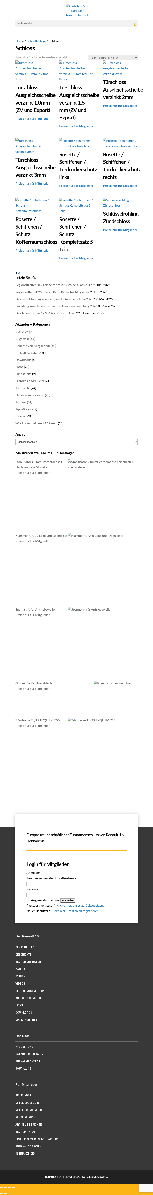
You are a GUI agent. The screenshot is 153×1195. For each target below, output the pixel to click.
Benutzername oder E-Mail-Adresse (51, 878)
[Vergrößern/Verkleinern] (1, 1187)
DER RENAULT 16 (25, 947)
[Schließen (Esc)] (13, 1187)
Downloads (23, 360)
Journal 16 (22, 388)
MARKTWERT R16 (26, 1020)
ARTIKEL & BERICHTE (28, 998)
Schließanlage (36, 41)
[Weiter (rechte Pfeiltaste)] (5, 1193)
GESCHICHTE (23, 954)
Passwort (33, 889)
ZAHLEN (20, 969)
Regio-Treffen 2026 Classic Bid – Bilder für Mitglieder (52, 292)
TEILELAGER (23, 1095)
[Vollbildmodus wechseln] (5, 1187)
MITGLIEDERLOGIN (27, 1103)
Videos (20, 416)
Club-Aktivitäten (27, 353)
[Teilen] (9, 1187)
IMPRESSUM (54, 1176)
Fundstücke (23, 374)
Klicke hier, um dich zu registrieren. (75, 911)
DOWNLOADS (23, 1012)
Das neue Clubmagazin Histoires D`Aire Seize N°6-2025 (54, 299)
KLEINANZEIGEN (25, 1153)
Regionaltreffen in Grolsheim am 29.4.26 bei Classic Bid (53, 285)
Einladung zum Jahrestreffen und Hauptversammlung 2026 (56, 306)
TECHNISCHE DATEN (28, 962)
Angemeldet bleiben (45, 900)
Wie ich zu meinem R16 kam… (36, 423)
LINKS (19, 1005)
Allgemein (22, 339)
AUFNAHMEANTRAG (27, 1061)
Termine (20, 402)
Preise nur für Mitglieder (32, 118)
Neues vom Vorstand (29, 395)
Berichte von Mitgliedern (32, 346)
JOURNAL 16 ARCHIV (28, 1146)
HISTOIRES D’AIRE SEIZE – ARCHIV (36, 1139)
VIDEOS (20, 983)
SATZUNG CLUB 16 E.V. (29, 1054)
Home (19, 41)
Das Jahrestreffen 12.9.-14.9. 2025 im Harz (45, 313)
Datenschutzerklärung (87, 1176)
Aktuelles (21, 332)
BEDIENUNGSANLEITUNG (30, 991)
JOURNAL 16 (23, 1068)
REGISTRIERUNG (25, 1117)
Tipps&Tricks (24, 409)
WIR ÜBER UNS (24, 1047)
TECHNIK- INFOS (25, 1132)
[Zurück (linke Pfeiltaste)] (1, 1193)
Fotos (19, 367)
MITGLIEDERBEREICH (28, 1110)
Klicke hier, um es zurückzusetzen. (80, 905)
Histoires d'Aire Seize (30, 381)
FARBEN (20, 976)
